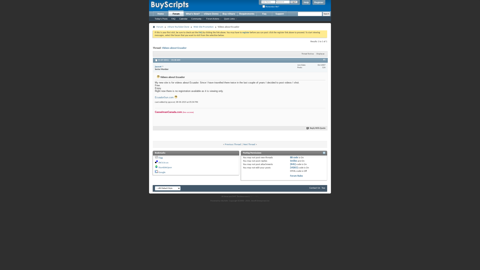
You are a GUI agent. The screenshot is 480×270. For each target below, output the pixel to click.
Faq (264, 14)
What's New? (193, 14)
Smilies (293, 161)
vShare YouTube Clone (178, 27)
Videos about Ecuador (174, 48)
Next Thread (249, 144)
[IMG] (293, 164)
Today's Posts (161, 19)
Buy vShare (229, 14)
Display (319, 54)
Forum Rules (296, 176)
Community (196, 19)
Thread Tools (307, 54)
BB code (294, 157)
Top (323, 188)
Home (161, 14)
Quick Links (229, 19)
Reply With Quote (318, 128)
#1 (324, 60)
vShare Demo (211, 14)
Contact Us (314, 188)
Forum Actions (212, 19)
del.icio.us (163, 162)
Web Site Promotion (204, 27)
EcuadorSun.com (164, 97)
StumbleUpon (165, 167)
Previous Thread (233, 144)
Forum (176, 14)
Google (161, 172)
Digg (160, 158)
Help (306, 2)
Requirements (246, 14)
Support (279, 14)
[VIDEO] (294, 167)
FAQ (173, 19)
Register (318, 2)
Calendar (183, 19)
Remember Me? (272, 7)
